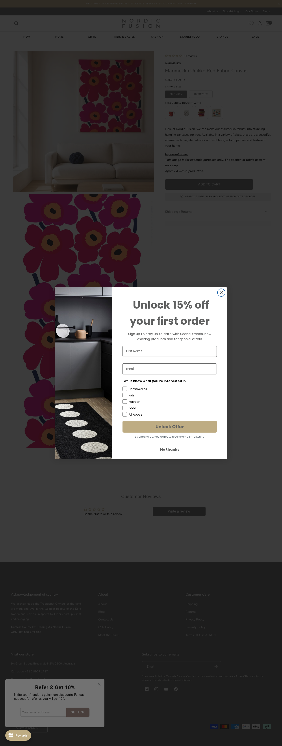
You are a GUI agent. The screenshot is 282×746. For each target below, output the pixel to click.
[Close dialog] (221, 292)
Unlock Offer (170, 427)
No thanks (169, 449)
